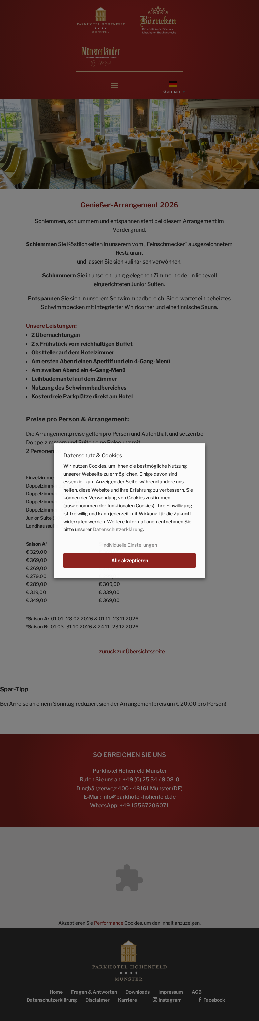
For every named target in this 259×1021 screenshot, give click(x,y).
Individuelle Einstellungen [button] (129, 545)
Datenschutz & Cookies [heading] (92, 456)
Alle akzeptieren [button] (129, 560)
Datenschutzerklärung (118, 529)
